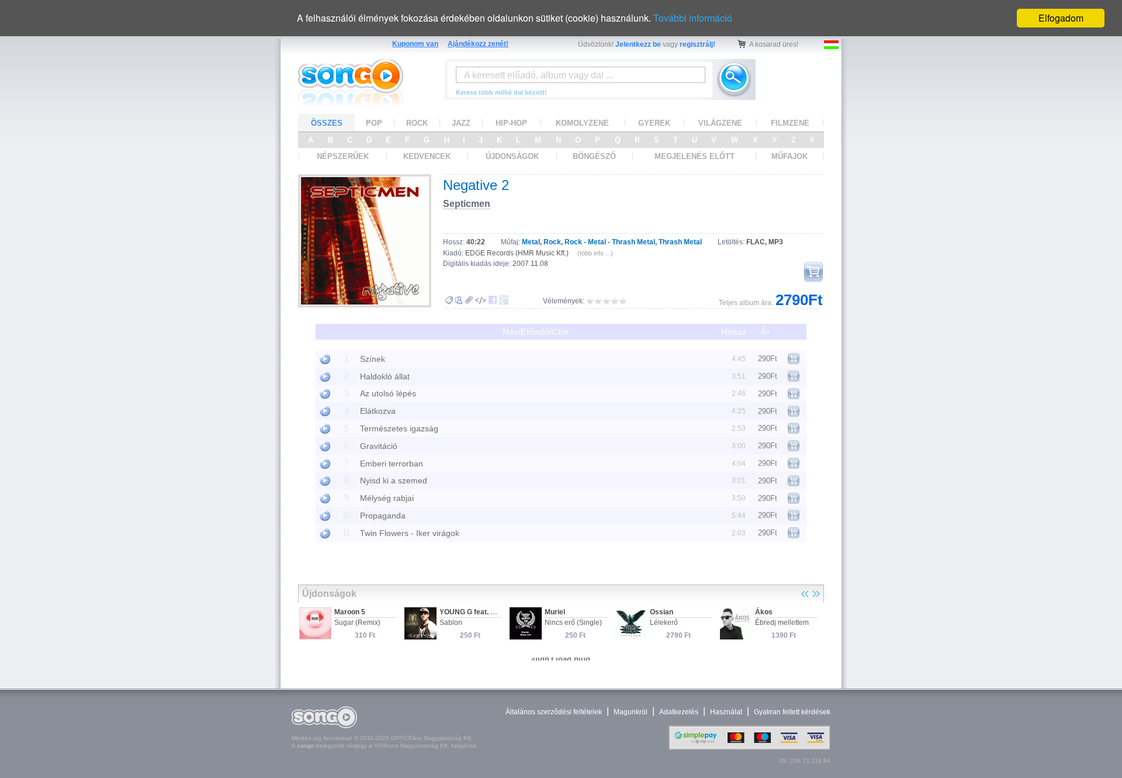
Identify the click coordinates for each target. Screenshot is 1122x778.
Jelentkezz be (638, 44)
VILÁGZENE (720, 123)
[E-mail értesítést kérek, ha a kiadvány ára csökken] (449, 300)
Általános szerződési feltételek (553, 712)
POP (374, 123)
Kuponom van (415, 44)
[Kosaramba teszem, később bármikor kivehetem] (813, 272)
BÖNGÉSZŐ (594, 156)
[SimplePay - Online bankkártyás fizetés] (749, 747)
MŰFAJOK (789, 156)
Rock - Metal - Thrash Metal (610, 242)
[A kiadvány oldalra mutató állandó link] (469, 300)
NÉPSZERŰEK (343, 156)
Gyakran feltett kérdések (792, 712)
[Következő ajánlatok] (816, 594)
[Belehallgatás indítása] (325, 359)
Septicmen (466, 204)
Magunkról (630, 712)
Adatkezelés (678, 712)
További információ (692, 18)
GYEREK (654, 123)
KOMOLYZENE (582, 123)
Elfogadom (1060, 18)
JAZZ (461, 123)
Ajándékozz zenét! (478, 44)
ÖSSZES (326, 123)
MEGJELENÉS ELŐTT (694, 156)
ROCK (417, 123)
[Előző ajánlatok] (804, 594)
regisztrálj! (697, 44)
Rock (552, 242)
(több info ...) (595, 253)
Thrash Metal (680, 242)
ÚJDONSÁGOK (512, 156)
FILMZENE (790, 123)
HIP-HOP (511, 123)
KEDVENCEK (427, 156)
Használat (726, 712)
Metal (531, 242)
